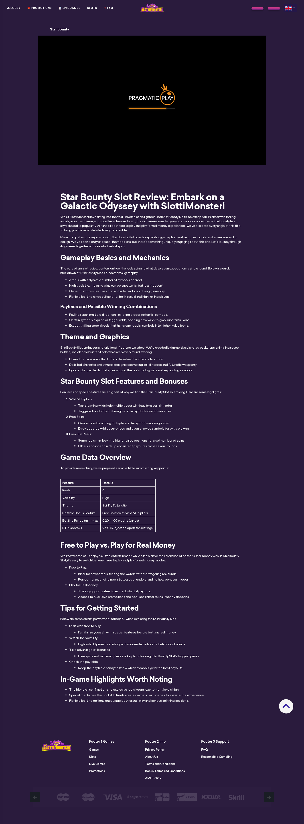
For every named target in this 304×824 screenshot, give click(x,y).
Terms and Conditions (160, 764)
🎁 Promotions (39, 8)
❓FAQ (108, 8)
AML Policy (153, 778)
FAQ (204, 750)
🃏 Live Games (69, 8)
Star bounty (59, 29)
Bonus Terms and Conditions (165, 771)
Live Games (97, 764)
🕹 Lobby (13, 8)
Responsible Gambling (216, 757)
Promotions (97, 771)
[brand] (257, 8)
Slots (92, 8)
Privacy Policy (154, 750)
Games (94, 750)
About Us (151, 757)
